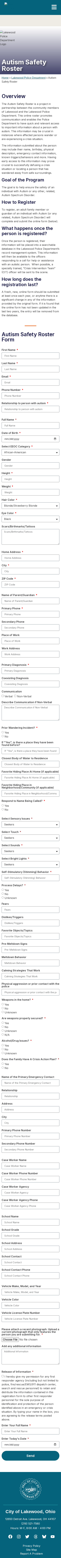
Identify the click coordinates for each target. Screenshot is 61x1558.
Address (7, 1103)
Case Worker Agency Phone (20, 1200)
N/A (7, 1034)
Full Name (8, 419)
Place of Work (11, 635)
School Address (12, 1243)
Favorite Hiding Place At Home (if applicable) (30, 771)
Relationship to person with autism (24, 403)
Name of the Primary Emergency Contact (28, 1077)
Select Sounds (11, 845)
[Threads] (36, 1536)
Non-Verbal (24, 696)
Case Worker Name (14, 1160)
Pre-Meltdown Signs (14, 943)
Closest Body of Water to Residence (25, 758)
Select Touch (10, 832)
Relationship (9, 1090)
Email (5, 376)
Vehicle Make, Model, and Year (21, 1286)
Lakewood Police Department (28, 77)
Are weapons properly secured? (23, 1018)
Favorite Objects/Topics (17, 930)
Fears (5, 903)
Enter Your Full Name (15, 1425)
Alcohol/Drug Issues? (16, 1040)
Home (5, 77)
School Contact (11, 1256)
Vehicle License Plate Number (21, 1313)
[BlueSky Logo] (44, 1536)
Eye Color (8, 513)
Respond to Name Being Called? (22, 801)
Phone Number (11, 390)
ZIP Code (8, 578)
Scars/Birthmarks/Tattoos (18, 526)
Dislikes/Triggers (12, 917)
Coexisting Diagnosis (15, 678)
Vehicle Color (10, 1299)
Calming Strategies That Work (21, 970)
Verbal (9, 696)
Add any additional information (21, 1346)
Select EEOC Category (16, 446)
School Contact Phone (16, 1269)
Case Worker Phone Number (20, 1173)
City (4, 565)
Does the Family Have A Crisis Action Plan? (29, 1059)
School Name (10, 1216)
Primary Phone (11, 608)
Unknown (11, 898)
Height (6, 473)
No (6, 736)
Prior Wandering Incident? (19, 727)
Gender (6, 459)
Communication (12, 691)
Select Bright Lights (14, 858)
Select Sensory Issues (16, 818)
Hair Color (8, 499)
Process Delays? (13, 885)
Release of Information (17, 1371)
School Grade (10, 1229)
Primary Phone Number (16, 1130)
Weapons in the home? (16, 999)
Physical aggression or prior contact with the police (30, 985)
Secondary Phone (13, 621)
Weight (6, 486)
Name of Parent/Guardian (18, 595)
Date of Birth (10, 433)
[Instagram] (19, 1536)
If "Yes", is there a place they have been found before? (27, 744)
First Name (9, 350)
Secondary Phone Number (18, 1143)
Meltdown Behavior (14, 957)
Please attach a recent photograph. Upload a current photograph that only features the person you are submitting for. (30, 1332)
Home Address (11, 552)
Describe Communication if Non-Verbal (27, 702)
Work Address (11, 648)
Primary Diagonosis (14, 664)
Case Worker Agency (15, 1186)
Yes (7, 732)
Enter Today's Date (14, 1438)
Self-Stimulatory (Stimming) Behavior (26, 872)
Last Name (9, 363)
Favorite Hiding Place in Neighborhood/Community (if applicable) (28, 786)
